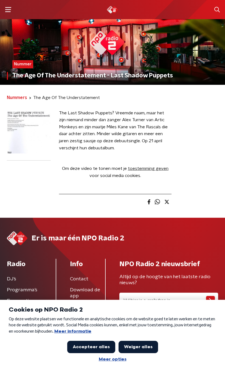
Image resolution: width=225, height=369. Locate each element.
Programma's (22, 289)
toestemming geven (148, 168)
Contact (79, 279)
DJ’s (11, 279)
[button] (8, 10)
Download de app (85, 292)
